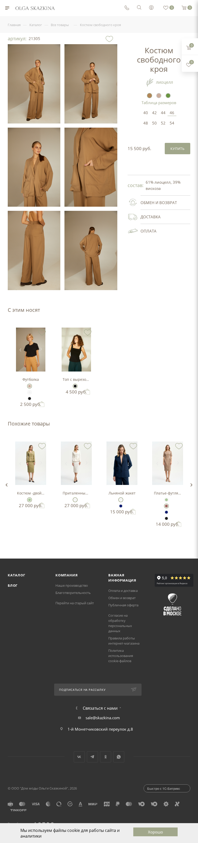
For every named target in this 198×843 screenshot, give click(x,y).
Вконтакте (79, 756)
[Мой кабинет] (151, 8)
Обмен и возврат (122, 597)
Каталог (16, 575)
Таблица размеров (159, 102)
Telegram (92, 756)
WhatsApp (118, 756)
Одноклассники (105, 756)
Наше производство (71, 585)
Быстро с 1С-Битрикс (163, 788)
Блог (13, 585)
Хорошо (155, 831)
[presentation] (6, 485)
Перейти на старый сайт (74, 603)
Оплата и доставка (123, 590)
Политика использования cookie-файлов (120, 655)
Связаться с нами (100, 708)
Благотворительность (73, 592)
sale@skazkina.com (103, 717)
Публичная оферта (123, 605)
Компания (66, 575)
